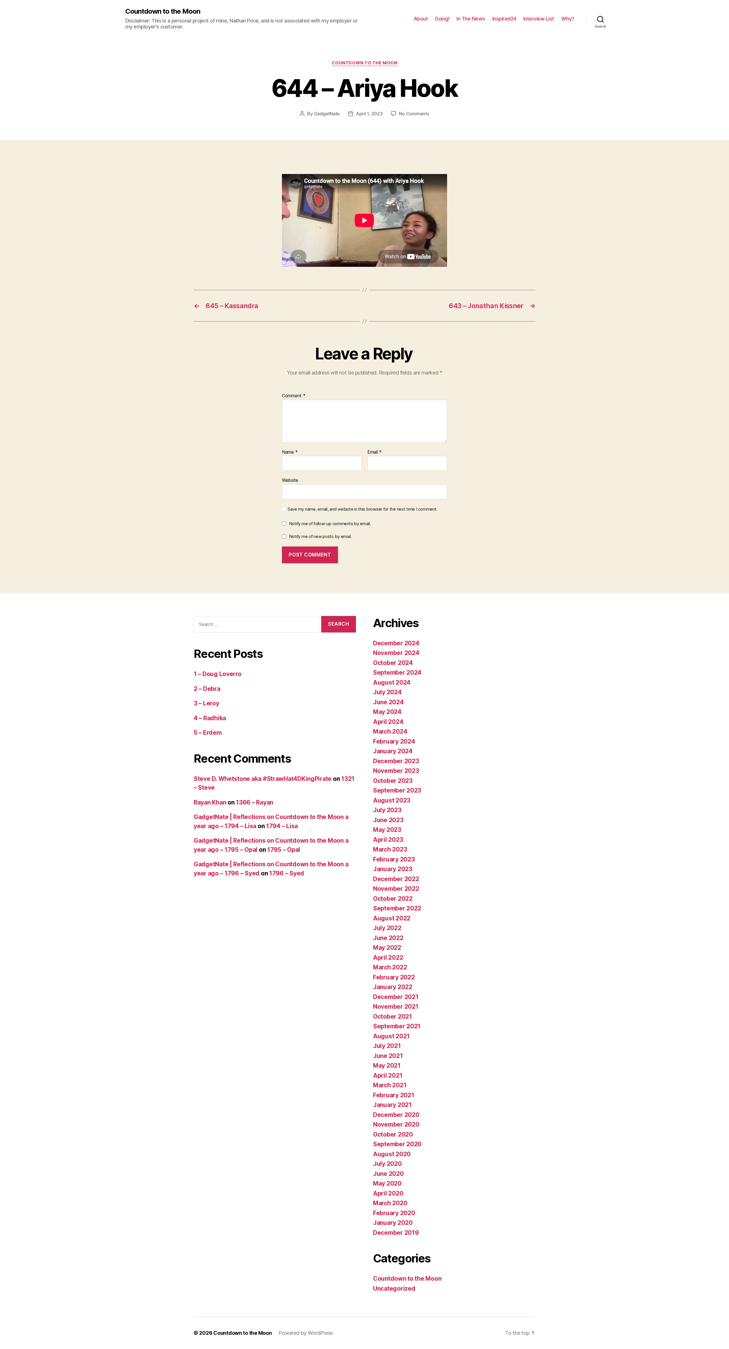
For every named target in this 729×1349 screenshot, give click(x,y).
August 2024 (392, 682)
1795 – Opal (283, 849)
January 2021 (392, 1104)
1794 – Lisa (282, 826)
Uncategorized (394, 1288)
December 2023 (396, 761)
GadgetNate (327, 113)
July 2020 (387, 1163)
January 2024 (393, 751)
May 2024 (387, 711)
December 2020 (396, 1114)
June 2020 (388, 1173)
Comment (294, 395)
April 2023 (388, 839)
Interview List (538, 19)
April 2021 (387, 1075)
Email (374, 452)
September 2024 (397, 672)
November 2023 (396, 770)
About (421, 19)
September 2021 (397, 1026)
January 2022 (392, 986)
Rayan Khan (210, 802)
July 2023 (387, 810)
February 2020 (394, 1213)
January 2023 (392, 869)
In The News (470, 19)
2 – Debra (207, 688)
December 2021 (396, 996)
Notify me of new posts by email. (320, 536)
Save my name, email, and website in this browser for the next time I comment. (362, 509)
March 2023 (390, 849)
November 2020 (396, 1124)
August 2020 (392, 1154)
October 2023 (393, 780)
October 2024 (393, 662)
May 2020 (387, 1183)
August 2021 (391, 1036)
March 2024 (390, 731)
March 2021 (389, 1085)
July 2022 (387, 928)
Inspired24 (504, 19)
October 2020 (393, 1134)
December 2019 (396, 1232)
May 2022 (387, 947)
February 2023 (394, 859)
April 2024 (388, 721)
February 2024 (394, 741)
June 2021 (388, 1055)
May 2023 (387, 829)
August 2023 (391, 800)
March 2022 (390, 967)
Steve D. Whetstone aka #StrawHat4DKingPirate (262, 778)
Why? (567, 19)
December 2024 (396, 643)
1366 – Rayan (254, 802)
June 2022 (388, 937)
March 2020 (390, 1203)
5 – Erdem (208, 732)
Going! (442, 19)
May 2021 (387, 1065)
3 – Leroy (206, 703)
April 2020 (388, 1193)
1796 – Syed (286, 873)
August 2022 (391, 918)
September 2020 (397, 1144)
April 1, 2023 (369, 113)
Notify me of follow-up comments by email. (330, 523)
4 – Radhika (210, 718)
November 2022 (396, 888)
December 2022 (396, 879)
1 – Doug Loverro (217, 673)
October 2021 (392, 1016)
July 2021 (387, 1045)
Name (290, 452)
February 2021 (393, 1095)
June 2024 (388, 702)
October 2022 (393, 898)
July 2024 (387, 692)
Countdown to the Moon (162, 11)
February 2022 (394, 977)
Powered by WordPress (306, 1333)
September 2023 (397, 790)
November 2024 (396, 652)
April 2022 (388, 957)
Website (290, 480)
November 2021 (396, 1006)
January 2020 (393, 1222)
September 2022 (397, 908)
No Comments (414, 113)
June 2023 (388, 820)
